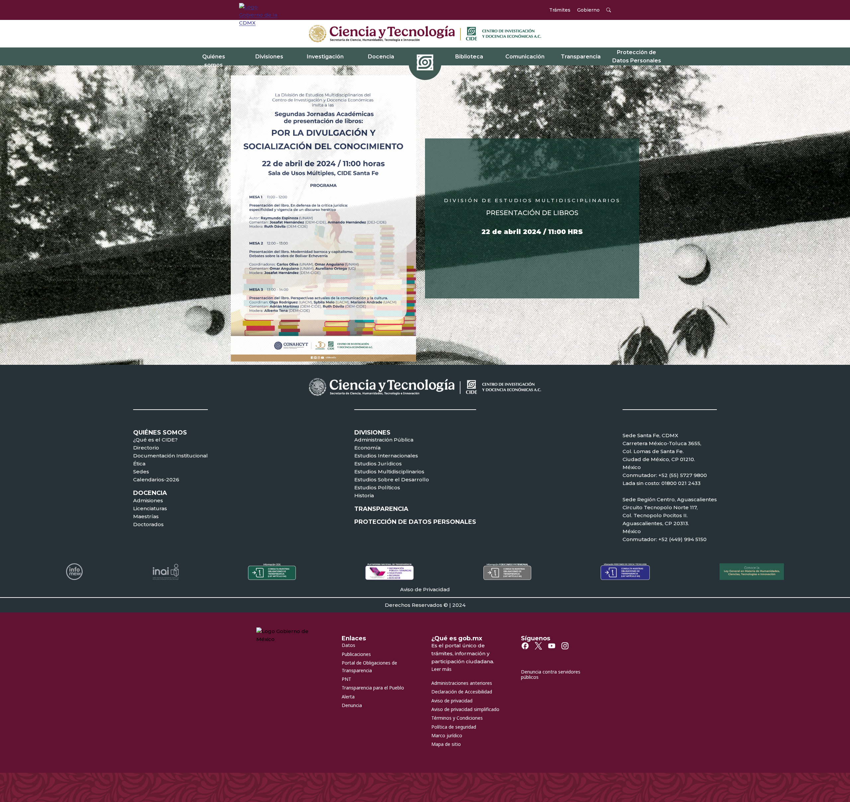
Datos (348, 645)
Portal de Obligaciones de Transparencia (369, 666)
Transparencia (581, 56)
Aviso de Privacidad (425, 589)
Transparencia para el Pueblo (373, 687)
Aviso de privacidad (451, 700)
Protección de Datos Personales (636, 56)
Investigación (325, 56)
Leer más (441, 669)
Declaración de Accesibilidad (461, 691)
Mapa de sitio (446, 744)
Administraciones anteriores (461, 683)
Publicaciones (356, 654)
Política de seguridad (453, 727)
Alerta (348, 696)
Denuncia (352, 705)
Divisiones (269, 56)
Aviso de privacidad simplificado (465, 709)
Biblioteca (469, 56)
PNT (346, 679)
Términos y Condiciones (457, 718)
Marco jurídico (446, 735)
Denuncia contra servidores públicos (550, 674)
